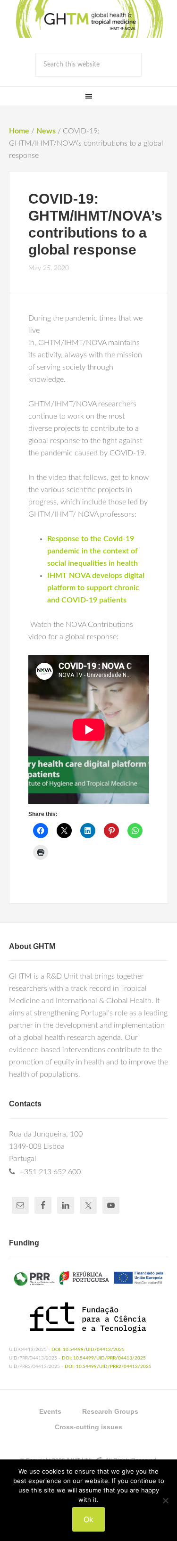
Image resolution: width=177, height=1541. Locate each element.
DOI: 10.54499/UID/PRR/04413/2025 (104, 1358)
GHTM (88, 19)
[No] (165, 1500)
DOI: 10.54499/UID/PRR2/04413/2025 (108, 1366)
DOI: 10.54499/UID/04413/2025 (88, 1349)
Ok (88, 1519)
